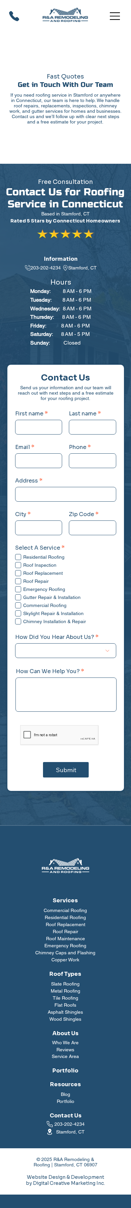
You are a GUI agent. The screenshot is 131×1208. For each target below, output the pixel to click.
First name (29, 413)
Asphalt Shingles (65, 1012)
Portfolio (65, 1101)
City (20, 514)
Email (22, 447)
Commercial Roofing (65, 910)
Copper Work (65, 959)
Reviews (65, 1049)
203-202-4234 (46, 267)
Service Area (65, 1056)
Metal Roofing (65, 991)
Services (65, 900)
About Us (65, 1033)
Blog (65, 1094)
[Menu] (115, 16)
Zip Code (81, 514)
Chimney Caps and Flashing (65, 952)
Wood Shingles (65, 1019)
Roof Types (65, 973)
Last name (82, 413)
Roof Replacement (65, 924)
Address (26, 481)
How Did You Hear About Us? (54, 637)
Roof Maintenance (65, 938)
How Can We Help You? (48, 671)
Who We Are (65, 1042)
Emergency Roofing (65, 945)
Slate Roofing (65, 984)
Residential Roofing (65, 917)
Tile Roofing (65, 998)
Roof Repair (65, 931)
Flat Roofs (65, 1005)
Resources (65, 1084)
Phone (77, 447)
